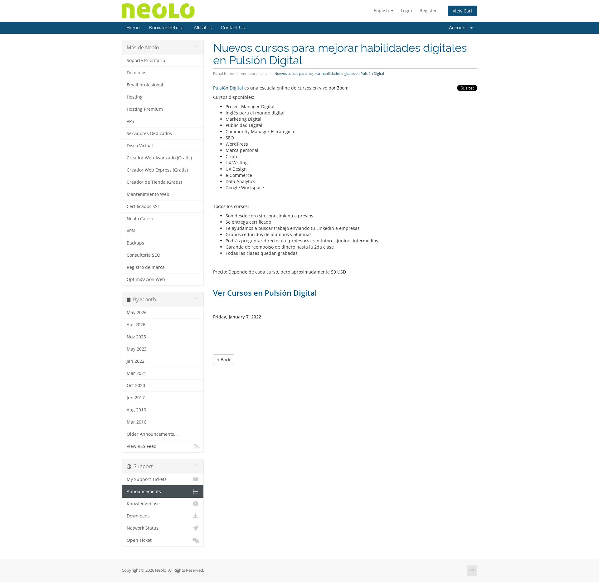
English (382, 10)
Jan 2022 (135, 361)
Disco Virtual (140, 145)
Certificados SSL (143, 206)
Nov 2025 (136, 337)
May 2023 (137, 349)
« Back (223, 359)
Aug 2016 (136, 410)
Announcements (254, 73)
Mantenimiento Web (148, 194)
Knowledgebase (166, 28)
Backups (135, 243)
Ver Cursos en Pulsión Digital (265, 293)
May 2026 (137, 312)
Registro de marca (146, 267)
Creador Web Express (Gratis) (157, 170)
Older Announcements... (152, 434)
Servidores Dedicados (149, 133)
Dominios (136, 72)
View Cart (462, 11)
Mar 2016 (136, 422)
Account (459, 28)
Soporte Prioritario (146, 60)
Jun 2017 (136, 397)
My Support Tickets (147, 479)
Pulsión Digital (228, 88)
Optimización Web (146, 279)
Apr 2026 (136, 324)
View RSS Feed (142, 446)
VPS (130, 121)
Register (428, 10)
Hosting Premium (145, 109)
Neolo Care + (140, 218)
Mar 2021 (136, 373)
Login (406, 10)
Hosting (135, 97)
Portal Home (223, 73)
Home (133, 28)
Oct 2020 (136, 385)
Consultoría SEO (143, 255)
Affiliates (203, 28)
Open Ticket (139, 540)
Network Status (142, 528)
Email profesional (145, 85)
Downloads (138, 516)
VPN (131, 231)
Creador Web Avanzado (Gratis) (159, 158)
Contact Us (233, 28)
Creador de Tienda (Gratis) (154, 182)
